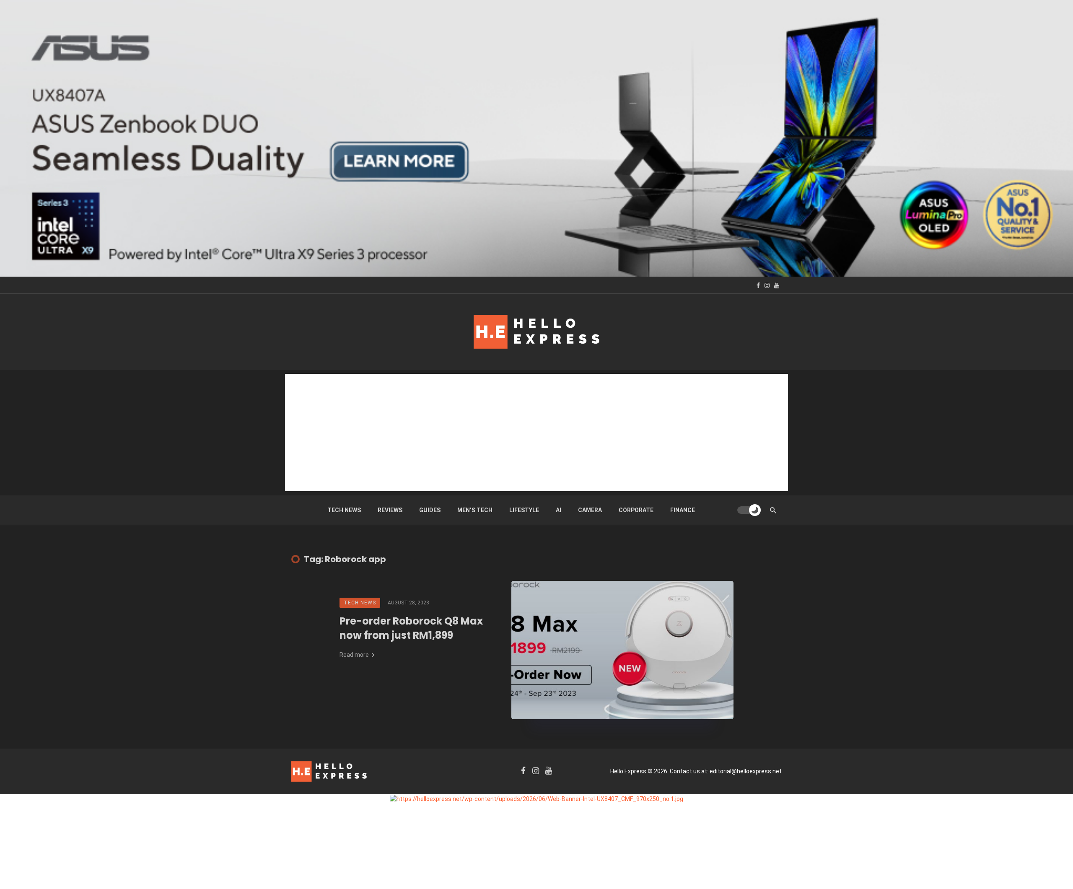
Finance (682, 510)
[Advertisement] (536, 432)
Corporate (636, 510)
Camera (590, 510)
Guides (430, 510)
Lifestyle (524, 510)
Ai (558, 510)
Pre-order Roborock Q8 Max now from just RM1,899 (411, 628)
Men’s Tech (474, 510)
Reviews (390, 510)
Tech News (344, 510)
